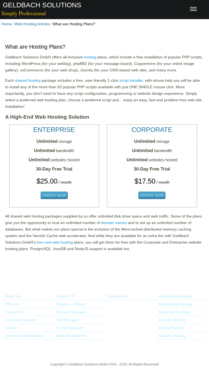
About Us (13, 296)
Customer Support (20, 320)
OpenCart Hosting (173, 312)
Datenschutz (118, 296)
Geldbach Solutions (42, 4)
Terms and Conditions (23, 335)
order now (54, 195)
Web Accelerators (71, 335)
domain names (114, 222)
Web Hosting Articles (32, 24)
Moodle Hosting (171, 335)
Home (6, 24)
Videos (11, 328)
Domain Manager (71, 312)
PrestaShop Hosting (175, 304)
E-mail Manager (70, 328)
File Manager (67, 320)
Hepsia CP (65, 296)
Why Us (11, 304)
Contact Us (14, 312)
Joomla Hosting (171, 320)
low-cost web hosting (55, 242)
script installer (131, 80)
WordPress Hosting (175, 296)
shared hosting (28, 80)
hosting (90, 57)
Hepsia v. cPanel (70, 304)
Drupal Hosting (171, 328)
